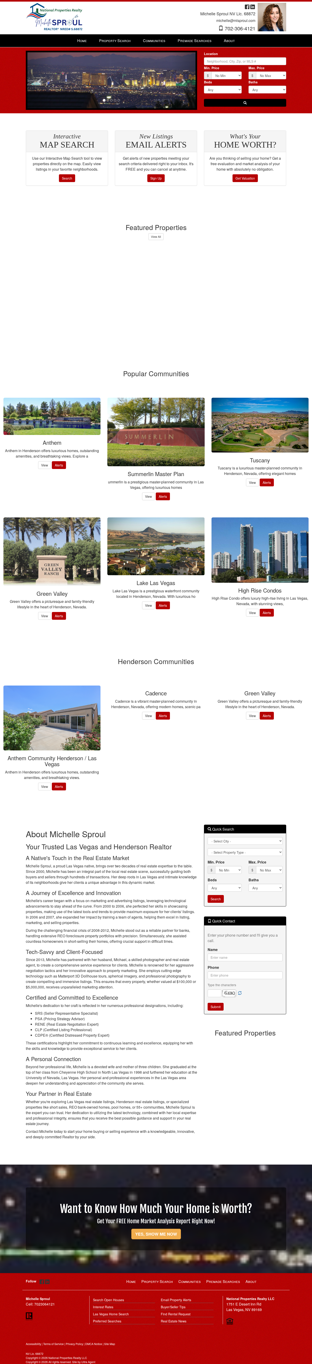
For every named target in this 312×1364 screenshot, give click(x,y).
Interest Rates (103, 1307)
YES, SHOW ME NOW (156, 1234)
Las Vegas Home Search (111, 1314)
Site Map (109, 1344)
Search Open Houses (108, 1300)
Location (211, 53)
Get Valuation (245, 178)
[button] (39, 80)
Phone (213, 967)
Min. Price (211, 68)
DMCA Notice (93, 1344)
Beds (208, 82)
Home (131, 1281)
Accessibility (33, 1344)
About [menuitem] (229, 40)
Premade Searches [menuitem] (195, 40)
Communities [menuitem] (154, 40)
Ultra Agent (88, 1362)
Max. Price (256, 68)
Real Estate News (173, 1321)
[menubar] (156, 40)
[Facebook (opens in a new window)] (247, 6)
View (44, 465)
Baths (253, 82)
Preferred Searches (107, 1321)
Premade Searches (223, 1281)
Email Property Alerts (176, 1300)
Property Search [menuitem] (115, 40)
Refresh (240, 993)
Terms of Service (53, 1344)
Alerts (59, 465)
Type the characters (222, 985)
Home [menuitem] (82, 40)
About (251, 1281)
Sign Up (156, 178)
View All (156, 236)
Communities (189, 1281)
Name (213, 949)
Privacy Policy (74, 1344)
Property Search (157, 1281)
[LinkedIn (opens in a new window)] (252, 6)
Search (67, 178)
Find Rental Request (175, 1314)
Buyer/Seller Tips (173, 1307)
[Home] (54, 16)
